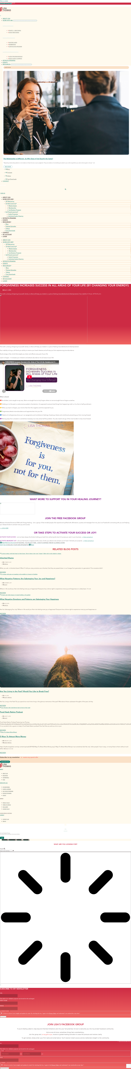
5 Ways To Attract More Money (13, 736)
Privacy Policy (52, 1013)
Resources (6, 222)
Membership (12, 208)
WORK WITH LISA (4, 783)
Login (5, 236)
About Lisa (6, 197)
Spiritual (6, 564)
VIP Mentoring (10, 201)
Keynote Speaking (9, 218)
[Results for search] (65, 918)
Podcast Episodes (11, 226)
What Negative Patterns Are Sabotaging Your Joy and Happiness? (27, 578)
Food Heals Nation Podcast (11, 712)
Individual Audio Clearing (15, 216)
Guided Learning (11, 203)
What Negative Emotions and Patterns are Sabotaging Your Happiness (29, 599)
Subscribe (3, 1016)
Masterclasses (13, 206)
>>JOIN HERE (4, 528)
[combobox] (6, 850)
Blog (7, 224)
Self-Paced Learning (11, 212)
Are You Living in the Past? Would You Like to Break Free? (24, 691)
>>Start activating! (87, 537)
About (1, 769)
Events (5, 220)
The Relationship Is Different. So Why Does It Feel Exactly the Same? (28, 159)
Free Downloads (10, 230)
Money (5, 742)
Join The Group (4, 1068)
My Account (7, 234)
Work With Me (8, 199)
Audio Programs (13, 214)
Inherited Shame (7, 558)
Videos (8, 228)
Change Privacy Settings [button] (6, 813)
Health (5, 584)
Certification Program (14, 210)
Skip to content (4, 1)
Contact (6, 232)
